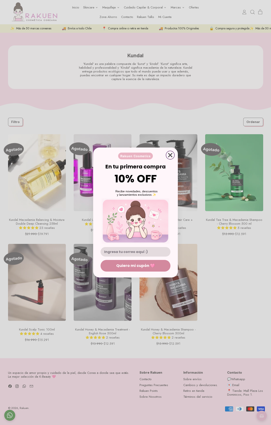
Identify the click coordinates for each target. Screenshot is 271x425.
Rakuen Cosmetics (135, 156)
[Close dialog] (170, 155)
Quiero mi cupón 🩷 (135, 265)
